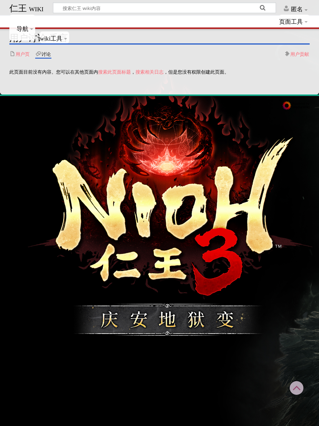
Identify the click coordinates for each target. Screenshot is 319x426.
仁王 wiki (26, 8)
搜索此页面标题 (114, 72)
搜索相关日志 (150, 72)
